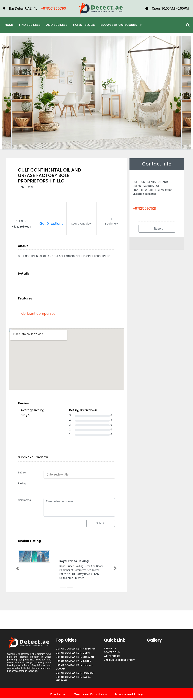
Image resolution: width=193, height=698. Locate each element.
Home (9, 25)
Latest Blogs (84, 25)
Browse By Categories (118, 25)
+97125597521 (144, 208)
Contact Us (112, 652)
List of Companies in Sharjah (75, 657)
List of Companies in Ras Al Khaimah (73, 678)
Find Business (30, 25)
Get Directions (51, 223)
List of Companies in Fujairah (75, 672)
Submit (100, 523)
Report (158, 228)
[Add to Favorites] (111, 216)
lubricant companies (38, 313)
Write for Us (112, 656)
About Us (110, 648)
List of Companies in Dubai (73, 652)
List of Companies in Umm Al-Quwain (74, 667)
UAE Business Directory (119, 660)
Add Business (56, 25)
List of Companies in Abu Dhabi (76, 648)
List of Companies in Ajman (73, 661)
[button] (187, 25)
